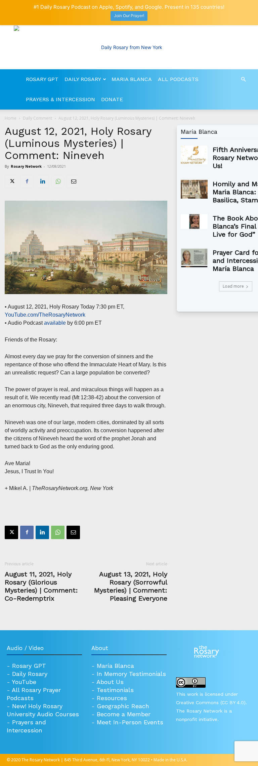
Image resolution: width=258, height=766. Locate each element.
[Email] (73, 181)
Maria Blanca (132, 79)
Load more (233, 286)
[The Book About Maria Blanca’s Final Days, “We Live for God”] (194, 221)
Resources (112, 697)
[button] (243, 79)
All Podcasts (178, 79)
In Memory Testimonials (131, 673)
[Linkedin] (42, 181)
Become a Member (123, 714)
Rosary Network (26, 166)
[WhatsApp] (57, 181)
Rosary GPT (42, 79)
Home (10, 118)
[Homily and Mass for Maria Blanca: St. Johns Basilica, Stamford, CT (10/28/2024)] (194, 189)
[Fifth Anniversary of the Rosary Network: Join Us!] (194, 155)
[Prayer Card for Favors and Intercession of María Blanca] (194, 257)
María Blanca (115, 665)
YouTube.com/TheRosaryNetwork (45, 315)
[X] (11, 181)
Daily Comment (37, 118)
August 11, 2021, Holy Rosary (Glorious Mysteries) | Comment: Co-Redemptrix (41, 586)
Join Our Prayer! (129, 15)
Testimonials (115, 689)
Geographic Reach (123, 706)
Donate (112, 99)
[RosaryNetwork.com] (129, 47)
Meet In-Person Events (130, 722)
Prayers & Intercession (60, 99)
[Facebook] (27, 181)
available (55, 323)
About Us (110, 681)
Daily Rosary (82, 79)
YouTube (24, 681)
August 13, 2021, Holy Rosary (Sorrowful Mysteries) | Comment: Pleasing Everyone (130, 586)
